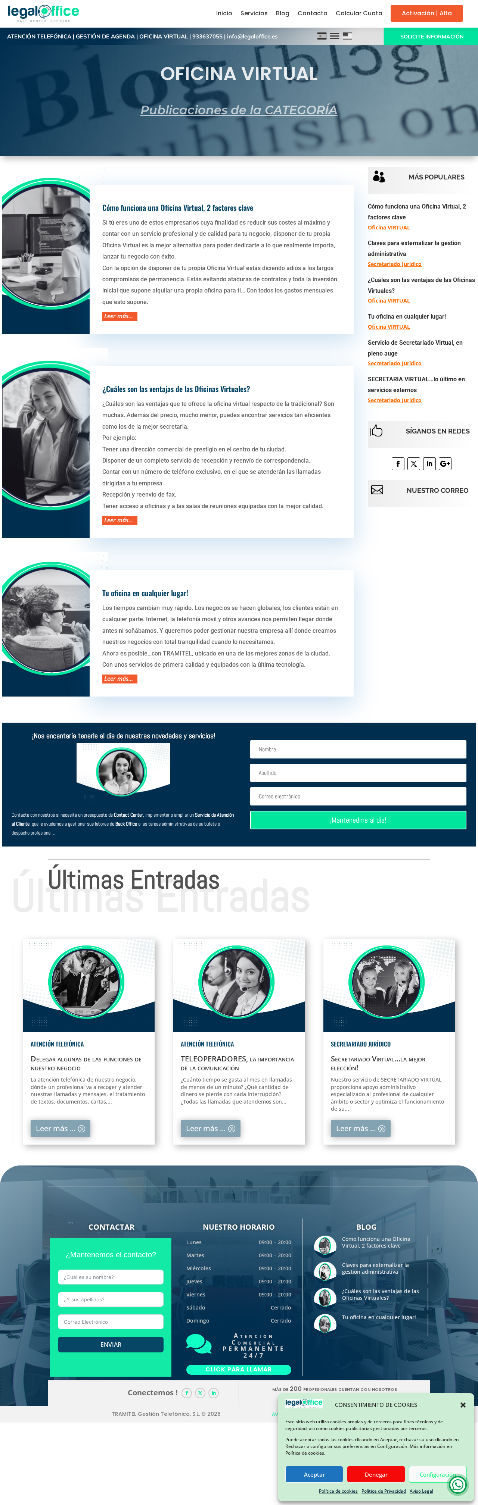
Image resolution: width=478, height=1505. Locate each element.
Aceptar (314, 1474)
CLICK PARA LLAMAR (238, 1369)
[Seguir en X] (413, 463)
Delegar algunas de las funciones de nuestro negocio (86, 1063)
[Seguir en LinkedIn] (429, 463)
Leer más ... (55, 1128)
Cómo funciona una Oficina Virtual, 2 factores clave (177, 207)
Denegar (376, 1474)
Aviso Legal (421, 1491)
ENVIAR (110, 1344)
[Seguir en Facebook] (398, 463)
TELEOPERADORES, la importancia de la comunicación (237, 1063)
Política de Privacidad (383, 1491)
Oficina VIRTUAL (389, 227)
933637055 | (209, 36)
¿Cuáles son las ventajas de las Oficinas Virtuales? (176, 388)
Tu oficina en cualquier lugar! (145, 592)
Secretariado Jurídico (395, 263)
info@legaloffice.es (252, 36)
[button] (463, 1405)
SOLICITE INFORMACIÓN (432, 36)
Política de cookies (338, 1491)
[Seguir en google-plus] (445, 463)
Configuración (438, 1474)
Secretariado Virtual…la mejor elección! (378, 1063)
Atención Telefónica (57, 1043)
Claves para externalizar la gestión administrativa (375, 1268)
